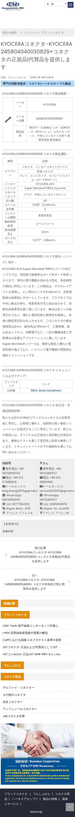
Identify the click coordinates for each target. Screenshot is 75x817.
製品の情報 (50, 799)
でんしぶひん (41, 794)
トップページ (29, 33)
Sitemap (36, 812)
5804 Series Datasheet (46, 390)
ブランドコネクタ (52, 33)
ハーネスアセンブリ (25, 799)
